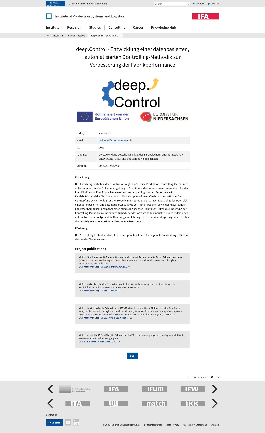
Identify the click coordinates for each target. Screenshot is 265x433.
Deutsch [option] (215, 3)
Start (188, 4)
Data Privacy (172, 424)
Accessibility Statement (195, 424)
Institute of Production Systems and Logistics (89, 16)
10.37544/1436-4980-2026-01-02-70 (102, 341)
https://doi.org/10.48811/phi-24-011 (103, 290)
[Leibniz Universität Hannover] (55, 3)
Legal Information (153, 424)
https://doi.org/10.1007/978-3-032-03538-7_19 (108, 317)
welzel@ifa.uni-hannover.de (115, 140)
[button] (50, 389)
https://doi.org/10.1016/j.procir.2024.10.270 (107, 266)
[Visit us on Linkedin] (76, 422)
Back (132, 355)
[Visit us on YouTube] (68, 422)
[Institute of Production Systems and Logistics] (47, 35)
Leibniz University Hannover (125, 424)
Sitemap (214, 424)
